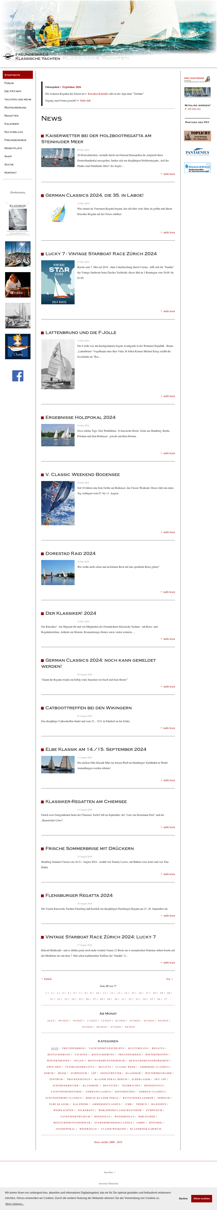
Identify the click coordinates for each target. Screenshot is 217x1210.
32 (131, 999)
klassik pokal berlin (112, 1079)
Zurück (48, 979)
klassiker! (91, 1085)
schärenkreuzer (66, 1085)
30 (116, 999)
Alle (51, 1020)
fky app (161, 1079)
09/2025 (64, 1020)
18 (155, 992)
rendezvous (154, 1085)
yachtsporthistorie (67, 1091)
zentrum (57, 1079)
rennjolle (102, 1116)
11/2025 (92, 1020)
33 (138, 999)
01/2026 (120, 1020)
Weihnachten (64, 1110)
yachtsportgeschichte (107, 1048)
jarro (141, 1122)
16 (141, 992)
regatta (158, 1048)
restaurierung (59, 1054)
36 (159, 999)
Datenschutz (113, 1183)
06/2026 (102, 1026)
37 (165, 999)
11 (105, 992)
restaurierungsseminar (72, 1122)
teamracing (131, 1085)
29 (109, 999)
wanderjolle (124, 1116)
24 (74, 999)
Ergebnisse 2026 (71, 87)
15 (133, 992)
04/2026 (163, 1020)
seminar (164, 1097)
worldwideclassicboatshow (120, 1110)
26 (88, 999)
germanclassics (99, 1091)
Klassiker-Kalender (98, 93)
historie (156, 1122)
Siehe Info (85, 100)
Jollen (79, 1060)
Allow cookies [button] (202, 1198)
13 (119, 992)
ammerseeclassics (106, 1104)
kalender (81, 1104)
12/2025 (106, 1020)
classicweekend (114, 1128)
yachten (81, 1054)
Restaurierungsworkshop (149, 1060)
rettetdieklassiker (138, 1097)
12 (112, 992)
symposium (79, 1073)
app (94, 1073)
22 (59, 999)
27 (95, 999)
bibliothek (147, 1116)
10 (98, 992)
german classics (152, 1091)
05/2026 (87, 1026)
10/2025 (78, 1020)
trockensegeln (79, 1079)
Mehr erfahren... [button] (14, 1204)
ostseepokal (66, 1128)
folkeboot (86, 1110)
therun (142, 1104)
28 (102, 999)
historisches (125, 1091)
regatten (111, 1085)
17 (148, 992)
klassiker (134, 1073)
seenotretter (111, 1073)
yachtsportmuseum (75, 1116)
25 (81, 999)
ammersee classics (155, 1066)
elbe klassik (59, 1104)
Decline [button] (183, 1198)
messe (62, 1073)
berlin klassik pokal (103, 1097)
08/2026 (130, 1026)
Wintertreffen (157, 1054)
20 (169, 992)
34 (145, 999)
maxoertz (159, 1104)
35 (152, 999)
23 (66, 999)
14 (126, 992)
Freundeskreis (130, 1054)
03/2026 (135, 1020)
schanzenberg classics (64, 1097)
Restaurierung (103, 1054)
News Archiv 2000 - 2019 (108, 1142)
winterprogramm (159, 1073)
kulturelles (138, 1048)
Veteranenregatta (80, 1066)
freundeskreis (74, 1048)
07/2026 (116, 1026)
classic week (125, 1066)
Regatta (105, 1066)
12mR (129, 1104)
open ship (54, 1066)
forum (49, 1073)
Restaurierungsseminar (107, 1060)
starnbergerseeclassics (114, 1122)
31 (123, 999)
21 (52, 999)
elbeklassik (141, 1079)
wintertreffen (59, 1060)
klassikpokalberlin (146, 1128)
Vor (168, 979)
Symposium (154, 1110)
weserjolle (89, 1128)
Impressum (103, 1183)
